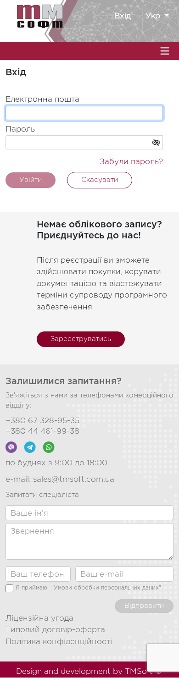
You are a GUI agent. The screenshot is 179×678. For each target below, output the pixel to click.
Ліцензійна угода (39, 618)
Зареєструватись (80, 339)
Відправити (144, 606)
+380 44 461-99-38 (42, 431)
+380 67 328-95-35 (42, 421)
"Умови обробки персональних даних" (106, 587)
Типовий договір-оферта (55, 630)
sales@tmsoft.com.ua (73, 479)
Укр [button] (153, 16)
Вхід (122, 16)
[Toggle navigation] (165, 50)
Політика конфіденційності (59, 642)
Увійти (30, 180)
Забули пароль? (131, 162)
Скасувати (99, 180)
